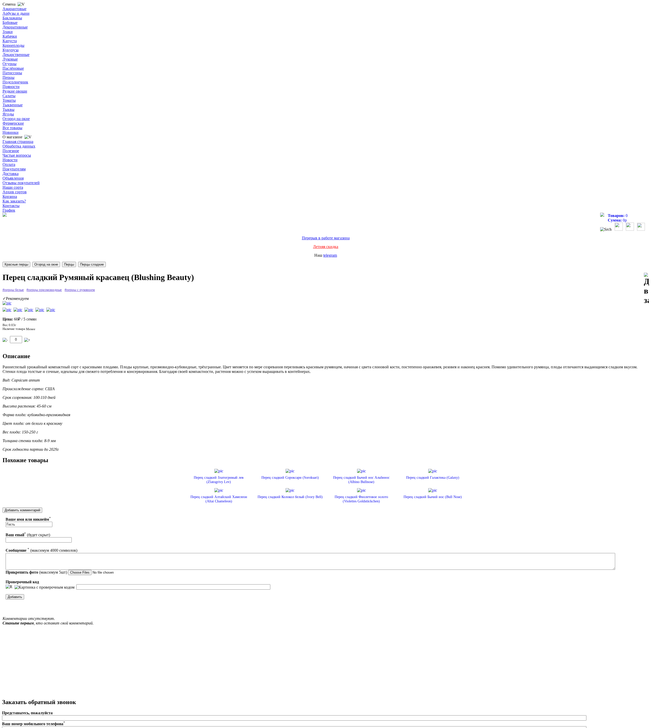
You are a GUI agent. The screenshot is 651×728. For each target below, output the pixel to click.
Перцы (8, 77)
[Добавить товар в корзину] (27, 340)
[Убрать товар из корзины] (5, 340)
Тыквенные (13, 105)
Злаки (8, 32)
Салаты (9, 96)
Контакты (11, 205)
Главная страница (18, 141)
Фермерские (13, 123)
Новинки (11, 132)
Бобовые (10, 22)
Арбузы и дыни (16, 13)
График (9, 210)
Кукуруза (11, 50)
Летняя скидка (325, 246)
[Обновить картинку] (9, 587)
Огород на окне (16, 119)
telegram (330, 255)
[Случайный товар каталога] (641, 229)
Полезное (11, 151)
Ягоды (8, 114)
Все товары (12, 128)
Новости (10, 160)
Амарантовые (14, 9)
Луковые (10, 59)
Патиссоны (12, 73)
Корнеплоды (13, 45)
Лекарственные (16, 54)
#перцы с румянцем (80, 290)
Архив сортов (15, 192)
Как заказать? (14, 201)
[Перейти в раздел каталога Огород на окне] (46, 264)
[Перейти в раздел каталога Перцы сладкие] (92, 264)
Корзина (10, 196)
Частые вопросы (17, 155)
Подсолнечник (15, 82)
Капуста (10, 41)
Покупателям (14, 169)
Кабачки (10, 36)
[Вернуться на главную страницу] (5, 215)
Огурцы (10, 64)
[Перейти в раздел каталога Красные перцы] (16, 264)
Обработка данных (19, 146)
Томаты (9, 100)
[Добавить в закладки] (646, 289)
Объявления (13, 178)
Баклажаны (12, 18)
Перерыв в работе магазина (326, 238)
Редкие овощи (15, 91)
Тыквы (8, 109)
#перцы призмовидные (44, 290)
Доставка (11, 173)
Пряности (11, 86)
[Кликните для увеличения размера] (7, 303)
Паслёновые (13, 68)
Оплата (9, 164)
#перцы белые (13, 290)
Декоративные (15, 27)
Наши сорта (13, 187)
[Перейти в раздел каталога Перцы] (69, 264)
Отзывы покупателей (21, 183)
